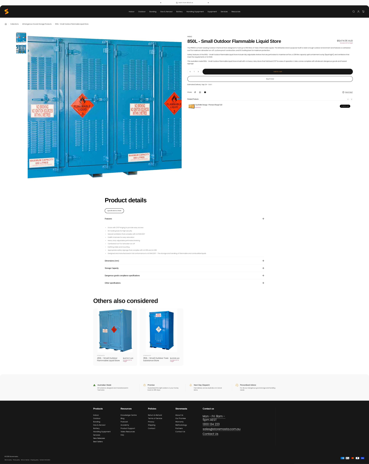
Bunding (96, 422)
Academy (125, 425)
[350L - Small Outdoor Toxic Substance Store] (161, 330)
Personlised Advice (248, 385)
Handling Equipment (102, 432)
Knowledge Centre (129, 415)
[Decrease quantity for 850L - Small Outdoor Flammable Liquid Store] (189, 71)
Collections (14, 24)
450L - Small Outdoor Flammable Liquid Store (108, 359)
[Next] (208, 2)
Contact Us (180, 432)
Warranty (179, 422)
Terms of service (25, 460)
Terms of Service (155, 418)
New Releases (99, 438)
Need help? (349, 92)
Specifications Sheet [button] (114, 211)
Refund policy (8, 460)
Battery (96, 428)
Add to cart (345, 106)
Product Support (128, 428)
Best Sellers (98, 442)
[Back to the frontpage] (6, 24)
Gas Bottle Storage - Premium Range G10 (208, 105)
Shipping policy (34, 460)
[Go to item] (21, 38)
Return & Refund (155, 415)
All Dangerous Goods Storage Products (37, 24)
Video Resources (128, 432)
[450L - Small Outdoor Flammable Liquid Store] (115, 330)
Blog (122, 418)
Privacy (151, 422)
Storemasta (101, 355)
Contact (151, 428)
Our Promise (180, 418)
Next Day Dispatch (202, 385)
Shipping (151, 425)
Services (96, 435)
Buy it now (270, 79)
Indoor (96, 415)
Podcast (124, 422)
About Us (179, 415)
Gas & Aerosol (99, 425)
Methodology (181, 425)
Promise (151, 385)
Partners (179, 428)
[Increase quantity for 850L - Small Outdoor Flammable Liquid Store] (199, 71)
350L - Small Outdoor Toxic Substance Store (156, 359)
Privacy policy (16, 460)
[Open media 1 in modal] (105, 109)
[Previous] (161, 2)
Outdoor (97, 418)
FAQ (122, 435)
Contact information (45, 460)
